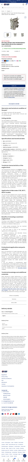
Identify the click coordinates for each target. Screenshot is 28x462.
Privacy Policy (21, 89)
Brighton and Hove (22, 450)
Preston (3, 452)
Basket (13, 459)
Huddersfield (14, 452)
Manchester (20, 442)
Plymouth (3, 448)
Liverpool (3, 444)
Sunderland (20, 444)
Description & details (14, 103)
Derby (7, 448)
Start (4, 460)
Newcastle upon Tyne (13, 444)
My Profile (23, 460)
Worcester (4, 456)
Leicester (16, 450)
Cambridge (15, 454)
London (3, 442)
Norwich (7, 454)
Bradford (11, 450)
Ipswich (3, 454)
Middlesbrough (8, 452)
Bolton (24, 452)
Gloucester (23, 454)
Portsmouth (23, 446)
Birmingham (7, 442)
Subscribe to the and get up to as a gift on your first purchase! (13, 1)
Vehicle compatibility (14, 295)
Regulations (4, 374)
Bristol (7, 444)
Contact (3, 384)
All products (4, 382)
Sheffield (16, 442)
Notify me (14, 86)
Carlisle (15, 456)
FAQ (2, 380)
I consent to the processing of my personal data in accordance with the (14, 89)
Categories (8, 460)
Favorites (18, 460)
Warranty (14, 299)
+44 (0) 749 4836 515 (8, 403)
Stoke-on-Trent (12, 448)
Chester (11, 456)
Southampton (17, 446)
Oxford (10, 454)
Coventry (17, 448)
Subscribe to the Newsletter (8, 386)
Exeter (19, 454)
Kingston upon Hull (5, 450)
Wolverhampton (5, 446)
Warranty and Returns (7, 378)
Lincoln (7, 456)
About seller (14, 302)
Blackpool (20, 452)
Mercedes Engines (22, 268)
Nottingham (11, 446)
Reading (22, 448)
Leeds (12, 442)
